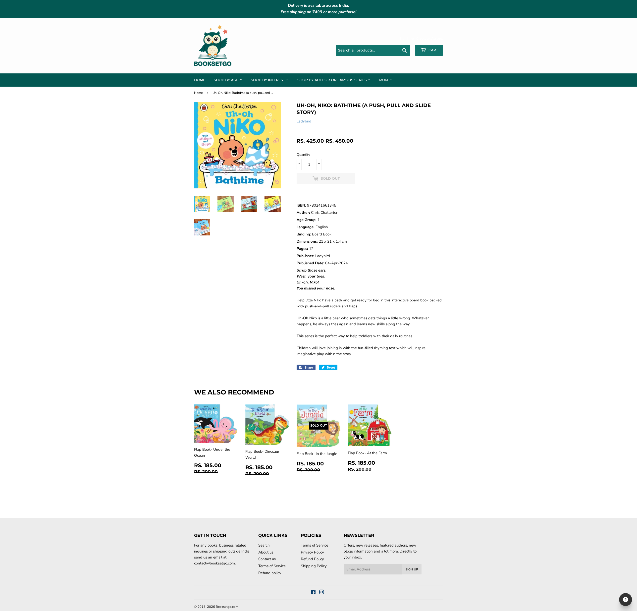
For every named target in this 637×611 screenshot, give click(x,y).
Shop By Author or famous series (332, 80)
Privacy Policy (312, 552)
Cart (432, 50)
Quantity (303, 154)
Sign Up (412, 569)
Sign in (404, 38)
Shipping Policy (314, 565)
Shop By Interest (268, 80)
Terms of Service (272, 565)
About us (265, 552)
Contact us (267, 558)
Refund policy (269, 572)
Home (199, 80)
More (384, 80)
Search (264, 545)
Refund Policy (312, 558)
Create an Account (429, 38)
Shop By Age (226, 80)
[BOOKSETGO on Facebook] (313, 592)
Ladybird (304, 121)
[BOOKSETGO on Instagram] (321, 592)
